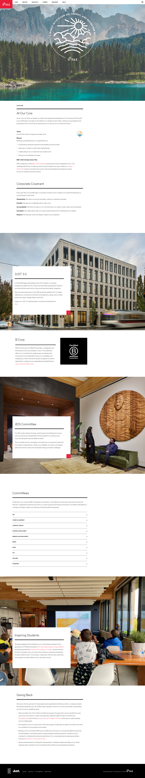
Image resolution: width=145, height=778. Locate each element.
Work (16, 2)
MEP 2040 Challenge (38, 164)
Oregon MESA (58, 647)
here (16, 304)
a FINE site (123, 771)
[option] (72, 54)
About (64, 2)
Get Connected (39, 771)
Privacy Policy (48, 771)
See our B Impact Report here (24, 364)
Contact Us (31, 771)
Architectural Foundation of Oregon (41, 649)
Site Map (24, 771)
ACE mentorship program (45, 647)
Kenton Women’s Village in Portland (50, 718)
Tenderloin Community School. (36, 739)
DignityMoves (23, 718)
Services (24, 2)
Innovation (35, 2)
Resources (55, 2)
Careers (45, 2)
